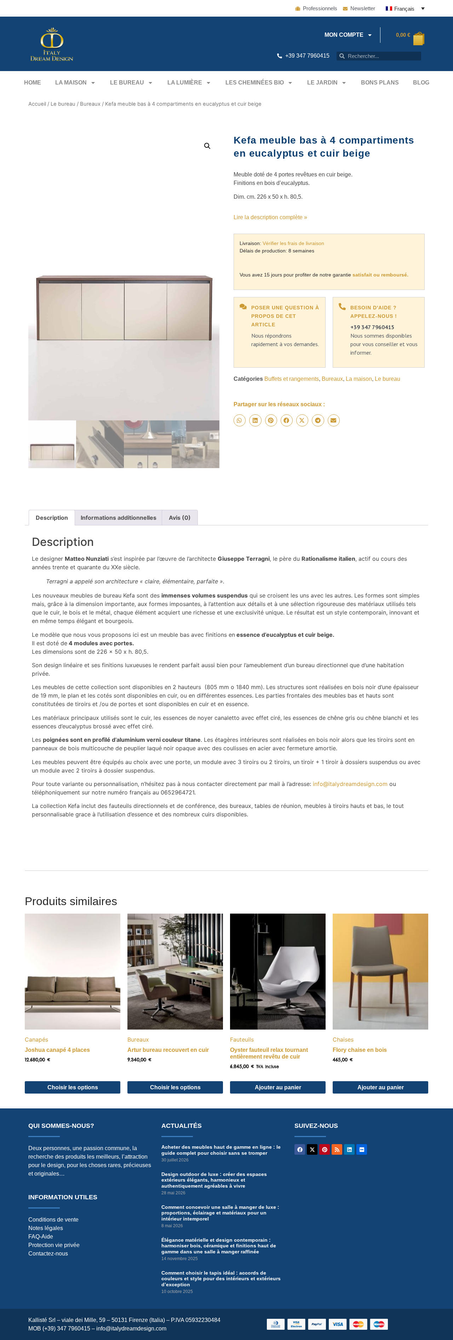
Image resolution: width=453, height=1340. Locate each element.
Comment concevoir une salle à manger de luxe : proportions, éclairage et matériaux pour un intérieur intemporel (220, 1213)
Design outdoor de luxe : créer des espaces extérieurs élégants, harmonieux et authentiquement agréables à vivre (214, 1180)
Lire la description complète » (270, 217)
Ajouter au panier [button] (278, 1087)
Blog (421, 83)
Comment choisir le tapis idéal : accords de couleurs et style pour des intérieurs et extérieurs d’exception (221, 1279)
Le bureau (127, 83)
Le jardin (322, 83)
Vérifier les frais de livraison (293, 243)
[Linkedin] (349, 1149)
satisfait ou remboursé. (380, 275)
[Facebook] (299, 1149)
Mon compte (344, 35)
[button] (207, 146)
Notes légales (45, 1228)
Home (32, 83)
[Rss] (337, 1149)
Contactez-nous (48, 1254)
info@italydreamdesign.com (350, 783)
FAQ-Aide (40, 1237)
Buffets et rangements (291, 379)
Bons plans (380, 83)
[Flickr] (361, 1149)
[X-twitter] (312, 1149)
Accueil (37, 104)
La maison (71, 83)
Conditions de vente (53, 1220)
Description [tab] (52, 517)
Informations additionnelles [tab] (118, 517)
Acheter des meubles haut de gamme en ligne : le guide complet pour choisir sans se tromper (221, 1150)
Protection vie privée (54, 1245)
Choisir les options (72, 1087)
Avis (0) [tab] (180, 517)
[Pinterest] (324, 1149)
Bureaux (90, 104)
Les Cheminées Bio (254, 83)
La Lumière (184, 83)
